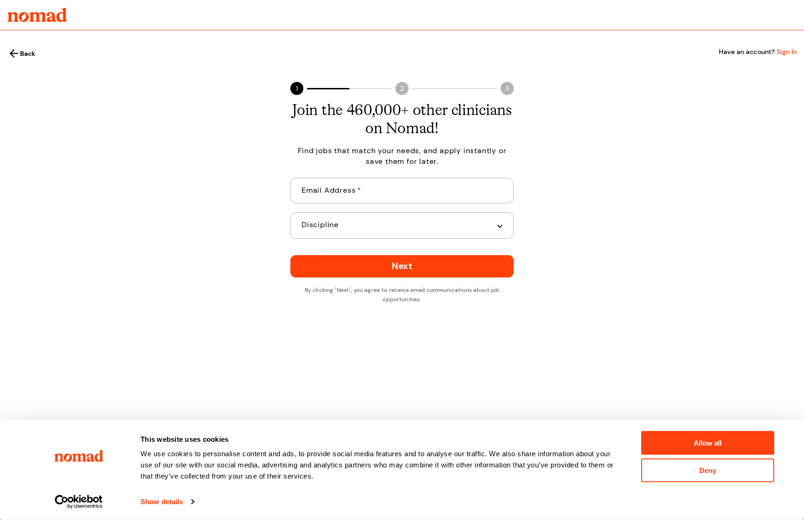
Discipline (320, 225)
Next (402, 266)
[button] (402, 225)
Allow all (708, 443)
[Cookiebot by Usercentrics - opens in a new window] (79, 502)
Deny (707, 470)
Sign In (787, 51)
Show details (162, 502)
